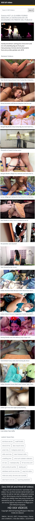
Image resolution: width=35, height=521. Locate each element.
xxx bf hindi (29, 519)
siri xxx (4, 463)
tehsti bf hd (6, 446)
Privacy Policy (23, 516)
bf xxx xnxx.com (27, 463)
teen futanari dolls (20, 454)
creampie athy (14, 463)
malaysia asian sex (17, 450)
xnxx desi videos (18, 519)
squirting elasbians (23, 480)
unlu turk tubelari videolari (23, 458)
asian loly (5, 450)
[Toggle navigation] (31, 2)
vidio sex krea (6, 454)
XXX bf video (6, 2)
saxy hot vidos (27, 471)
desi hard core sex (8, 480)
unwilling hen (6, 458)
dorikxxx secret (7, 441)
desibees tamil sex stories (11, 471)
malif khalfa (19, 441)
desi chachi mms (18, 446)
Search (31, 10)
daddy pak (22, 467)
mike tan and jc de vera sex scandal (14, 475)
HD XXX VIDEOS (17, 508)
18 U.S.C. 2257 (12, 516)
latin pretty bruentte (9, 467)
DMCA (4, 516)
